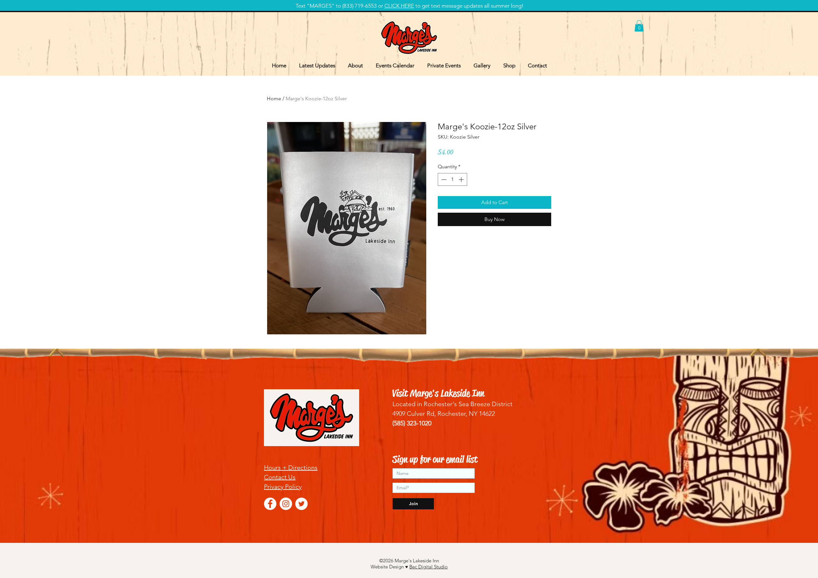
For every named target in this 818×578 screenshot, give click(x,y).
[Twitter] (301, 504)
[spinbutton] (452, 179)
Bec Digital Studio (428, 567)
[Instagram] (286, 504)
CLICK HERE (399, 6)
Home (274, 98)
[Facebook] (270, 504)
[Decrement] (443, 179)
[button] (639, 26)
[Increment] (461, 179)
